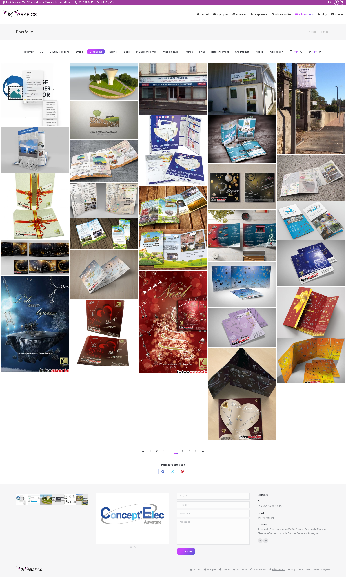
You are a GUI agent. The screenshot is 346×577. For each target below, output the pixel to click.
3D (41, 51)
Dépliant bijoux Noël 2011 (35, 322)
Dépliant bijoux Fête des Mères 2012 (242, 392)
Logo (127, 51)
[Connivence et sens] (58, 500)
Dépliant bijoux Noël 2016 (35, 256)
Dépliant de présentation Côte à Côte (173, 206)
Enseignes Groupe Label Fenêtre (173, 87)
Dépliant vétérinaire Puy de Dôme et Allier (242, 137)
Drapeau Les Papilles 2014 (311, 107)
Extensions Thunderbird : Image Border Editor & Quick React (35, 91)
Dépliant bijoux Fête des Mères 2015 (104, 331)
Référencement (220, 51)
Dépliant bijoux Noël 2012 (173, 321)
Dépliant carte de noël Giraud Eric (242, 234)
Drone (79, 51)
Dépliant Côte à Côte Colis (104, 232)
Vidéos (259, 51)
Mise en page (170, 51)
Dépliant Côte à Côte (173, 248)
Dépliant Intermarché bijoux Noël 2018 (242, 184)
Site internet (242, 51)
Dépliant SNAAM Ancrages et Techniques (35, 148)
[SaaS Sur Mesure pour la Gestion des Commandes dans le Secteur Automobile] (34, 500)
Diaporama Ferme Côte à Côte (103, 119)
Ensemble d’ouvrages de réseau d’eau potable (103, 80)
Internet (113, 51)
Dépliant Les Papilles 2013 (311, 176)
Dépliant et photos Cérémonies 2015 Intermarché (34, 204)
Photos (189, 51)
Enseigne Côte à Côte (242, 87)
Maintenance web (146, 51)
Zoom (30, 81)
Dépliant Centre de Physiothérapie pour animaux (311, 218)
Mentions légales (321, 569)
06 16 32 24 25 (86, 2)
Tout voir (29, 51)
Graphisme (96, 51)
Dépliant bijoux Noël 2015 (311, 262)
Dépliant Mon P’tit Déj (104, 160)
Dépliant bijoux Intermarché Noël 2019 (311, 310)
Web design (276, 51)
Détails (40, 81)
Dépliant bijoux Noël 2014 (104, 273)
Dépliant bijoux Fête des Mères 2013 (311, 359)
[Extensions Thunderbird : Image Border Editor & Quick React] (22, 500)
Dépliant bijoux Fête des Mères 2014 (242, 326)
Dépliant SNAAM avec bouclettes (173, 149)
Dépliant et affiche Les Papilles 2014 (104, 198)
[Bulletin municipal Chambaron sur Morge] (82, 500)
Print (202, 51)
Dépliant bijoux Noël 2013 (242, 283)
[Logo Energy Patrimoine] (70, 500)
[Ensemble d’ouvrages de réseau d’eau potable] (46, 500)
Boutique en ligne (60, 51)
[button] (131, 547)
